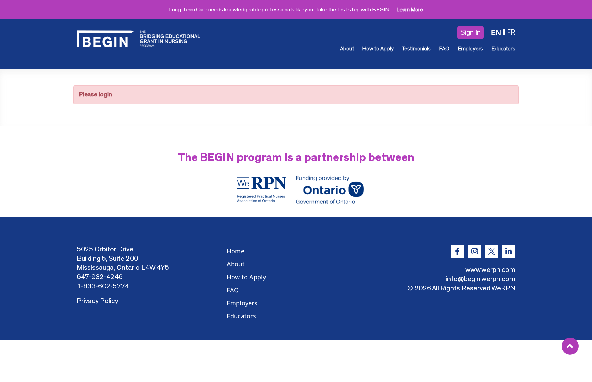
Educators (503, 48)
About (347, 48)
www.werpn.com (490, 269)
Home (235, 251)
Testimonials (416, 48)
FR (511, 32)
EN (496, 32)
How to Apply (378, 48)
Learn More (409, 9)
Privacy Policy (97, 300)
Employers (470, 48)
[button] (470, 32)
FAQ (444, 48)
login (105, 95)
